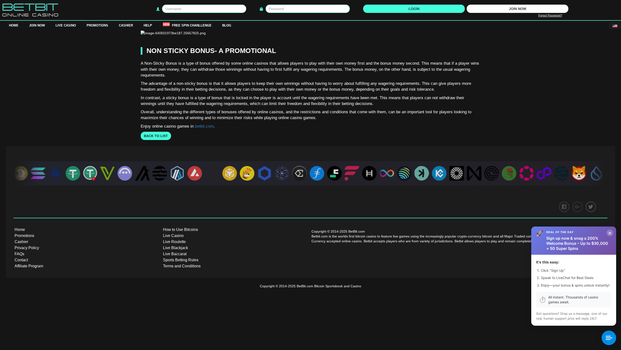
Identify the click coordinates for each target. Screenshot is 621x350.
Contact (21, 260)
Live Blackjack (175, 248)
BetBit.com (305, 286)
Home (13, 25)
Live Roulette (174, 242)
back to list (156, 136)
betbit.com (204, 126)
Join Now (37, 25)
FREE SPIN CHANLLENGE (187, 25)
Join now (517, 9)
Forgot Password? (550, 15)
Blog (226, 25)
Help (148, 25)
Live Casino (66, 25)
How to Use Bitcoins (180, 230)
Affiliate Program (29, 266)
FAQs (19, 254)
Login (414, 9)
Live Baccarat (175, 254)
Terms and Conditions (182, 266)
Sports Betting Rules (180, 260)
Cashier (126, 25)
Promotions (97, 25)
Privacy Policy (27, 248)
